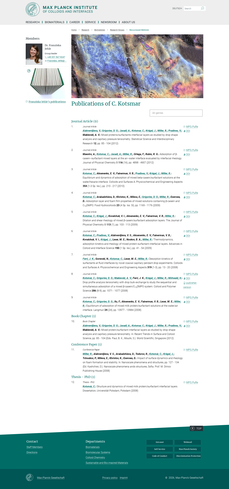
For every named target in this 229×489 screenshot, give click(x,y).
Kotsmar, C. (138, 130)
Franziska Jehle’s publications (47, 101)
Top (198, 428)
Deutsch (177, 8)
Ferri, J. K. (88, 258)
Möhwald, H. (175, 278)
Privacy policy (110, 477)
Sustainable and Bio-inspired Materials (107, 462)
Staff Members (34, 447)
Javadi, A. (125, 130)
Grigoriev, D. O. (110, 130)
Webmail (188, 442)
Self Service (159, 449)
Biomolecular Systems (98, 452)
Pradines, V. (174, 130)
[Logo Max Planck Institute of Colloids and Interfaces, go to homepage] (84, 9)
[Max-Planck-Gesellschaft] (31, 477)
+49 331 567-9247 (56, 57)
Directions (31, 452)
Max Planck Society (188, 449)
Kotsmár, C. (89, 278)
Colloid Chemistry (95, 457)
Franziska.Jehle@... (57, 61)
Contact (32, 441)
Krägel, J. (151, 130)
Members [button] (33, 38)
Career (74, 22)
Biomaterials (93, 447)
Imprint (124, 477)
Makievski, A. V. (123, 278)
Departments (95, 441)
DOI (188, 131)
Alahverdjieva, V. (92, 130)
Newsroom (109, 22)
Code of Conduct (159, 456)
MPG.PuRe (192, 126)
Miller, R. (162, 130)
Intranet (160, 442)
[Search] (202, 8)
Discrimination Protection (188, 456)
